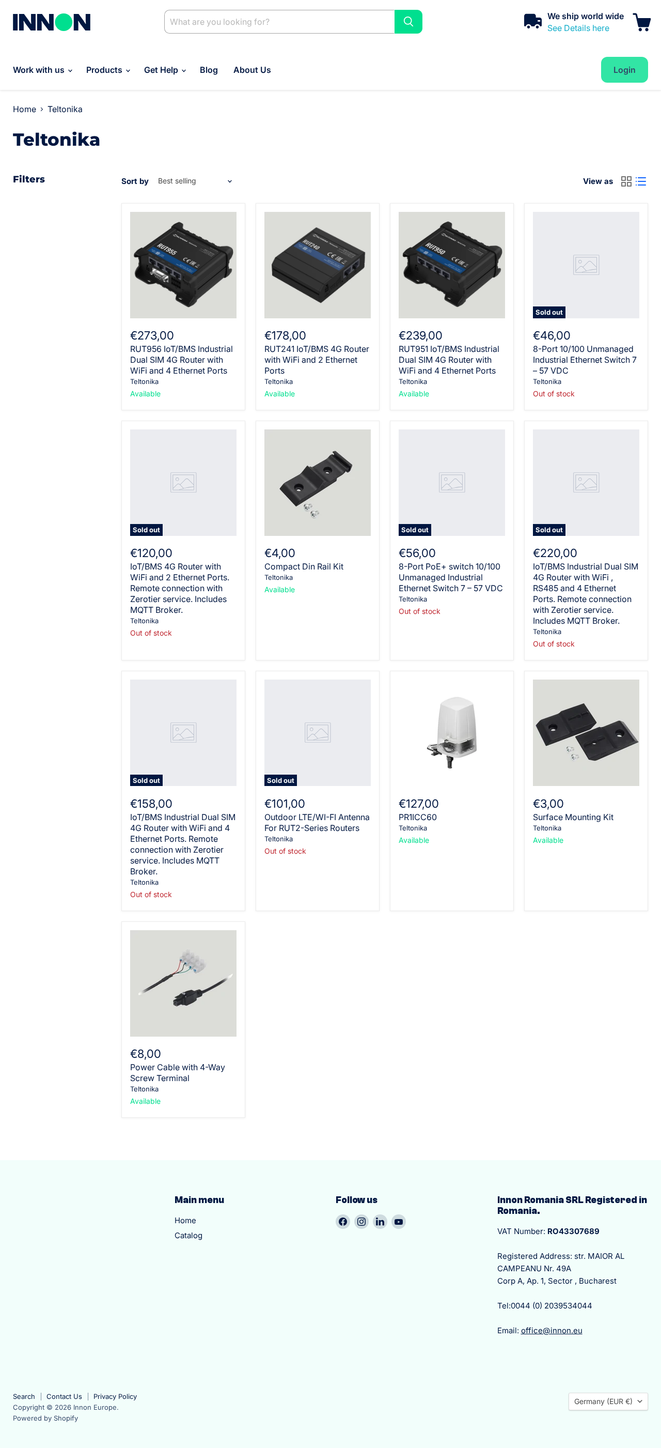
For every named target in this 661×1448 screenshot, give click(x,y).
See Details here (578, 28)
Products (105, 70)
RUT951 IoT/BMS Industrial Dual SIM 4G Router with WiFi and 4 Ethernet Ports (449, 360)
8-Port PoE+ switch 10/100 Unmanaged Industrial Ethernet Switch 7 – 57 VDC (451, 577)
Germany (603, 1401)
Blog (209, 70)
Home (24, 109)
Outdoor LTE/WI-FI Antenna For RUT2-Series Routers (317, 822)
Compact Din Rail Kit (303, 566)
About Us (252, 70)
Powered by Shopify (45, 1418)
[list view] (641, 181)
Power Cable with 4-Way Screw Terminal (177, 1072)
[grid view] (626, 181)
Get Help (162, 70)
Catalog (188, 1235)
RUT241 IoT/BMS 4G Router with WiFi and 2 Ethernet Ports (316, 360)
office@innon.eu (552, 1330)
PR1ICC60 (418, 817)
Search (24, 1396)
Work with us (40, 70)
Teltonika (144, 381)
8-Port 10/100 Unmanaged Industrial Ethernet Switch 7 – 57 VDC (585, 360)
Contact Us (64, 1396)
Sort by (135, 181)
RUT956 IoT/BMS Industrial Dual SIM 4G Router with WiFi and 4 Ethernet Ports (181, 360)
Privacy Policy (115, 1396)
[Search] (408, 22)
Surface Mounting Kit (573, 817)
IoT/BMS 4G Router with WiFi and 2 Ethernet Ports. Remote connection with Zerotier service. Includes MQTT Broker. (179, 588)
